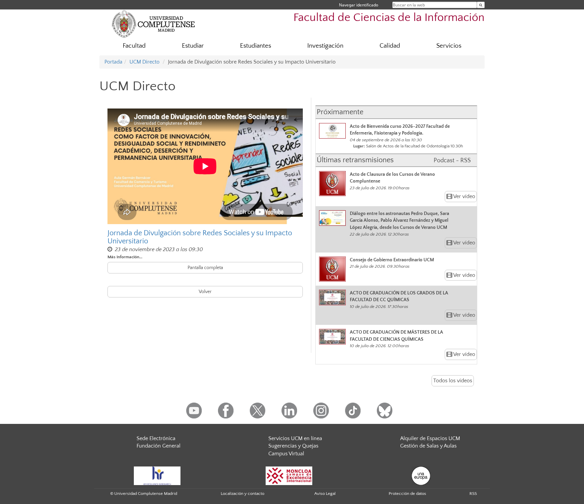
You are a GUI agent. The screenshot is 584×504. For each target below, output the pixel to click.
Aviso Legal (325, 493)
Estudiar (193, 45)
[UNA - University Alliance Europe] (421, 475)
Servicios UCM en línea (295, 438)
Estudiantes (255, 45)
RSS (473, 493)
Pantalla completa (205, 267)
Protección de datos (407, 493)
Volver (205, 291)
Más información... (124, 257)
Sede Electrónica (156, 438)
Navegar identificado (358, 5)
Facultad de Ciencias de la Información (389, 17)
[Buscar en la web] (481, 5)
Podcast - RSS (452, 160)
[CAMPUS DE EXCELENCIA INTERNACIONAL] (289, 475)
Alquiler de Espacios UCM (430, 438)
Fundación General (158, 446)
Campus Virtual (286, 454)
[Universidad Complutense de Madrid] (153, 24)
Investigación (325, 45)
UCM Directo (144, 62)
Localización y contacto (242, 493)
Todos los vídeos (452, 381)
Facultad (134, 45)
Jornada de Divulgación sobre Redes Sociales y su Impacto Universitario (199, 237)
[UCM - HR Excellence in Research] (157, 475)
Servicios (448, 45)
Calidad (390, 45)
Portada (113, 62)
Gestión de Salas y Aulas (428, 446)
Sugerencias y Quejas (293, 446)
